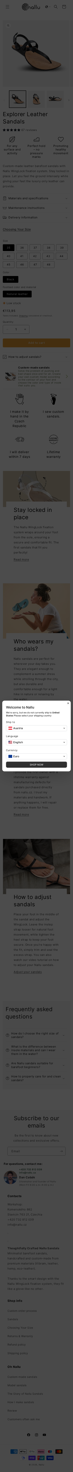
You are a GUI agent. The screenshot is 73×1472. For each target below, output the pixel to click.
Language (12, 736)
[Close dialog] (68, 703)
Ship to (10, 722)
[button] (36, 728)
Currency (12, 750)
